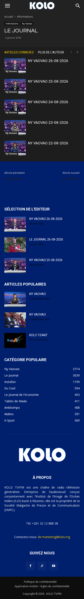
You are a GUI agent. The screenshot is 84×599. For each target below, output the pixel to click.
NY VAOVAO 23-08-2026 (48, 122)
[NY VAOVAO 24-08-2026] (15, 107)
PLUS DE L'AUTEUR (51, 52)
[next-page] (77, 52)
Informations (25, 16)
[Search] (78, 6)
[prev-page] (71, 52)
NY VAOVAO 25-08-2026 (48, 81)
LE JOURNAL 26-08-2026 (46, 239)
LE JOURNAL (71, 179)
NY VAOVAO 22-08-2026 (48, 143)
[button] (7, 6)
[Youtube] (53, 566)
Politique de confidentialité (40, 582)
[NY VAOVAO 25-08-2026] (15, 86)
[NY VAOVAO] (15, 299)
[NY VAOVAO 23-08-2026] (15, 127)
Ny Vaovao (27, 23)
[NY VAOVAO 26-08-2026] (15, 65)
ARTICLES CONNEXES (19, 52)
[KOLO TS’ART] (15, 340)
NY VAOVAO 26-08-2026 (48, 61)
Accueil (8, 16)
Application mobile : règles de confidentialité (42, 586)
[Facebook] (30, 566)
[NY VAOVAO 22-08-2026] (15, 148)
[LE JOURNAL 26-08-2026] (15, 244)
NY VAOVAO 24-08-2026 (48, 102)
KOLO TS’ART (38, 335)
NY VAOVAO (13, 179)
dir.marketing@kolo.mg (54, 537)
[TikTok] (42, 566)
